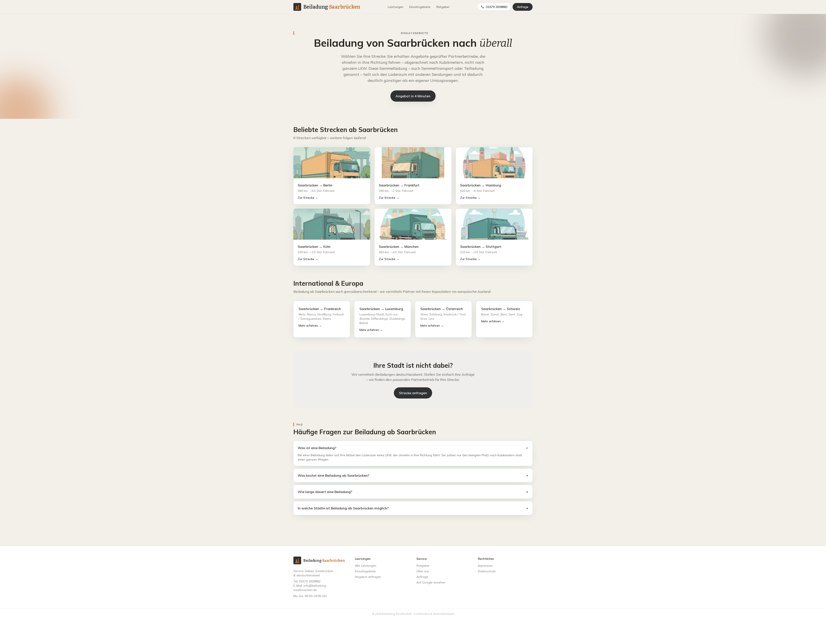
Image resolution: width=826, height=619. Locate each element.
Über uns (422, 571)
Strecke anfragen (413, 393)
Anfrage (522, 7)
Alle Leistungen (365, 566)
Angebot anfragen (368, 577)
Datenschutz (487, 571)
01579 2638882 (496, 7)
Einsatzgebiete (419, 7)
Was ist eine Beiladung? (413, 448)
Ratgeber (443, 7)
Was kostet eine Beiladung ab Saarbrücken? (413, 475)
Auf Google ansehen (430, 582)
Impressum (485, 566)
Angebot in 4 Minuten (413, 96)
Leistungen (395, 7)
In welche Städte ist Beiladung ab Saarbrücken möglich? (413, 508)
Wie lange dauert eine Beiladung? (413, 492)
